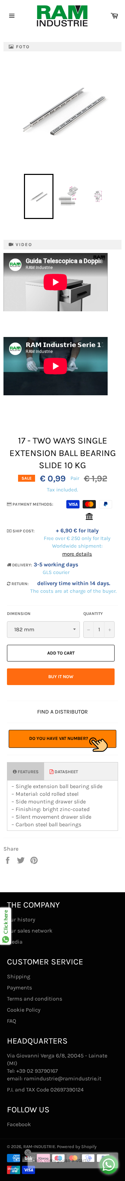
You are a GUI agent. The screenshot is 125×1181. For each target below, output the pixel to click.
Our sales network (29, 930)
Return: (19, 583)
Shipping (18, 976)
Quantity (93, 613)
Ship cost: (22, 531)
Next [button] (115, 196)
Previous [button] (20, 196)
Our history (21, 919)
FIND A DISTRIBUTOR (62, 711)
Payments (19, 987)
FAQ (11, 1021)
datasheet (65, 771)
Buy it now (60, 676)
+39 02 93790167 (37, 1071)
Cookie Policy (23, 1009)
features (28, 771)
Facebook (19, 1124)
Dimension (19, 613)
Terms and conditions (34, 998)
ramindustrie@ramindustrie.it (62, 1078)
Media (15, 941)
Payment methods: (32, 504)
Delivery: (21, 565)
